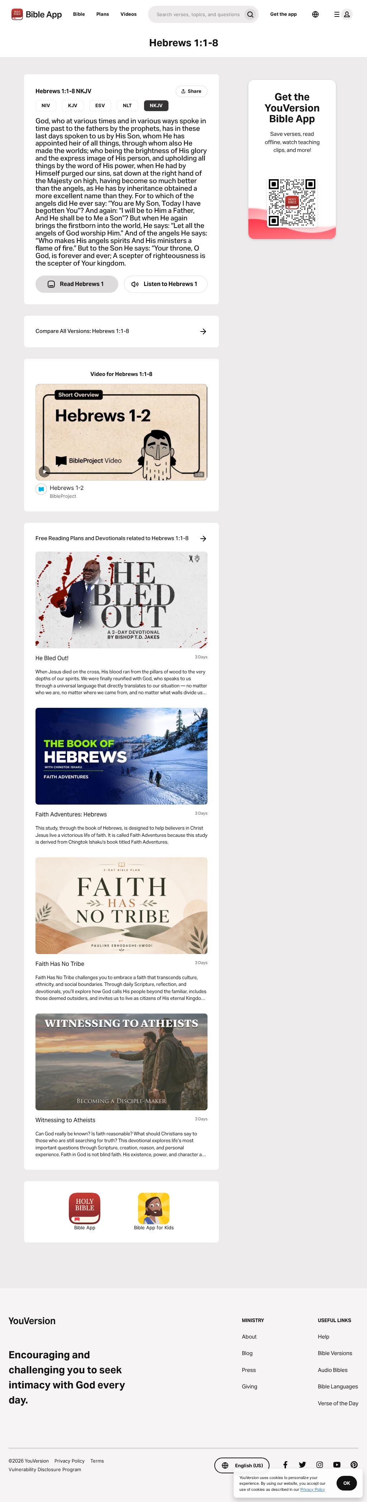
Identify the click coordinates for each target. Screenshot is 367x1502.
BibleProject (63, 496)
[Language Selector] (315, 14)
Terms (97, 1461)
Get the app (283, 14)
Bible (79, 14)
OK (346, 1483)
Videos (128, 14)
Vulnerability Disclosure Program (45, 1469)
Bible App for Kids (154, 1227)
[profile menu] (342, 14)
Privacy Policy (69, 1461)
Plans (102, 14)
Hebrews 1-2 (74, 487)
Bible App (84, 1227)
